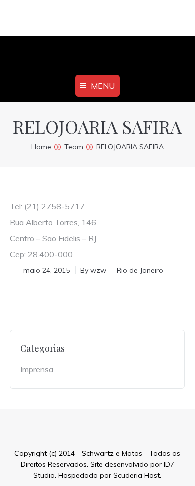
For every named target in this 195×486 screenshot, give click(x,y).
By (93, 270)
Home (42, 147)
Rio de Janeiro (140, 270)
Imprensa (37, 369)
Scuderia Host (137, 475)
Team (74, 147)
